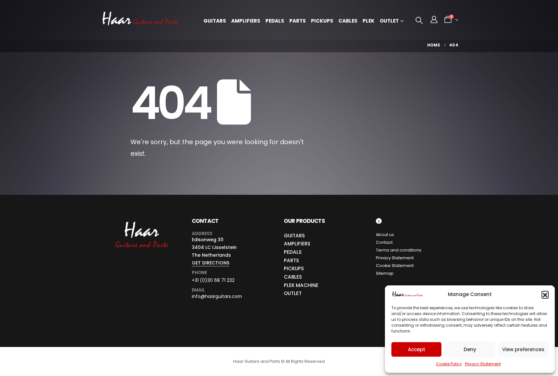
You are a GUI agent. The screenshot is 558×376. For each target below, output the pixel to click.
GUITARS (294, 235)
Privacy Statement (483, 364)
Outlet (389, 20)
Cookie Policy (449, 364)
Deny (470, 349)
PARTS (291, 260)
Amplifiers (245, 20)
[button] (545, 294)
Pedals (274, 20)
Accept (416, 349)
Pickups (322, 20)
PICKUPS (294, 268)
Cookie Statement (395, 265)
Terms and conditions (398, 250)
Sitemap (385, 273)
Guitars (214, 20)
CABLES (293, 276)
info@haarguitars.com (217, 296)
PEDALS (293, 252)
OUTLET (293, 293)
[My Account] (434, 20)
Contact (384, 242)
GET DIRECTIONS (210, 263)
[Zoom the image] (141, 221)
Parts (297, 20)
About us (385, 234)
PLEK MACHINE (301, 285)
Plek (369, 20)
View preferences (523, 349)
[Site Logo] (140, 20)
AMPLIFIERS (297, 243)
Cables (347, 20)
